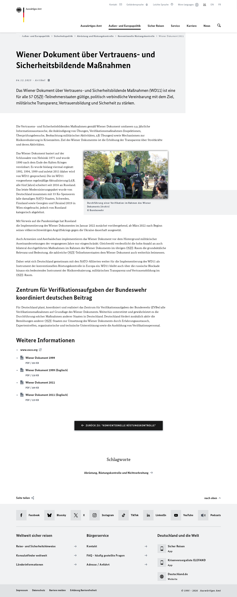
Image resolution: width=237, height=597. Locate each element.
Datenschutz (38, 590)
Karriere (192, 25)
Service (175, 25)
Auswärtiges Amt (91, 25)
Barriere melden (57, 590)
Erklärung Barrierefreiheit (83, 590)
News (207, 25)
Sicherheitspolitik (63, 36)
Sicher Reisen (156, 25)
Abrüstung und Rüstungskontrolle (95, 36)
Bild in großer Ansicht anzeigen (125, 174)
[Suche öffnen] (219, 26)
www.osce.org (29, 349)
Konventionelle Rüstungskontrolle (136, 36)
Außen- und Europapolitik (125, 27)
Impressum (22, 590)
